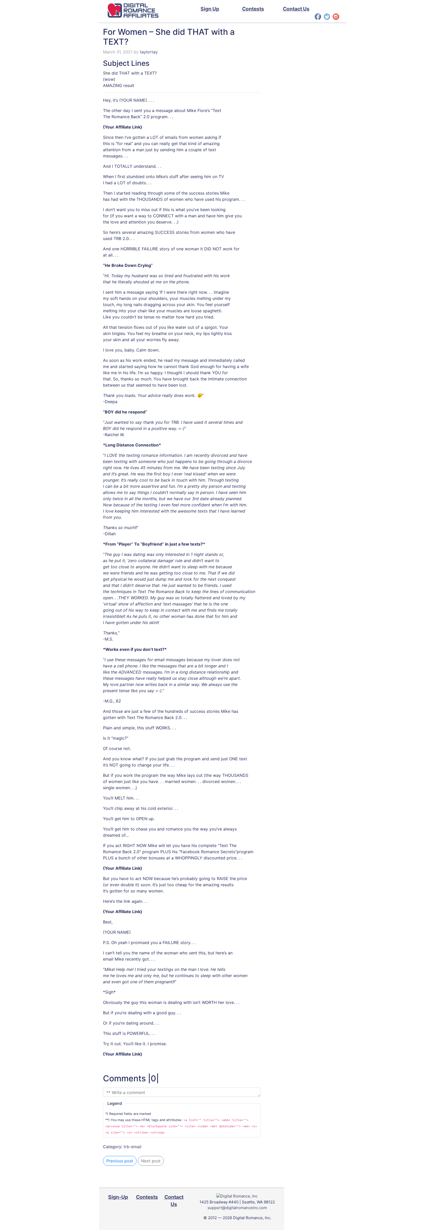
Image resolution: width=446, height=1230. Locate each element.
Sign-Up (118, 1197)
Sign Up (210, 9)
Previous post (119, 1160)
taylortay (149, 51)
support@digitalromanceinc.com (237, 1207)
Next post (151, 1160)
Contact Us (296, 9)
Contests (253, 9)
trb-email (132, 1146)
